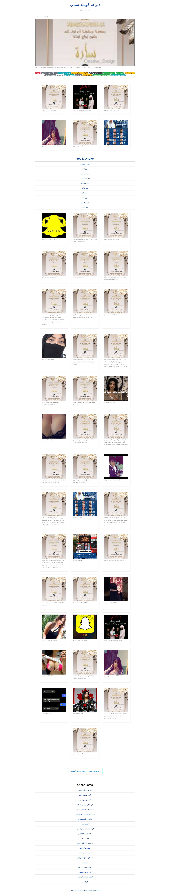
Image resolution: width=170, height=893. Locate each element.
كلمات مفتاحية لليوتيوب (85, 877)
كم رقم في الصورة (85, 872)
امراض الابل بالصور (129, 73)
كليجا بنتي (85, 862)
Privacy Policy (86, 890)
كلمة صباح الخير (85, 848)
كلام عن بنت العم (85, 795)
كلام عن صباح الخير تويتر (85, 858)
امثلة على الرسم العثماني (95, 73)
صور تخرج (85, 207)
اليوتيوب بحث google (50, 75)
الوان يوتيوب (78, 75)
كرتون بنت (85, 824)
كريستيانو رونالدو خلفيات (85, 805)
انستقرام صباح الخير (69, 75)
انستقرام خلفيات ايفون (47, 73)
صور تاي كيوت (85, 174)
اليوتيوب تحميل (120, 73)
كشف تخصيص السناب (85, 853)
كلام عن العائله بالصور (85, 790)
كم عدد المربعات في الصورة (85, 809)
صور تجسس (85, 202)
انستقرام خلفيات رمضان (109, 73)
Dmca (72, 890)
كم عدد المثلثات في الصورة (85, 829)
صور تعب (85, 169)
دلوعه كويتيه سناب (85, 4)
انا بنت (55, 73)
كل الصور (85, 882)
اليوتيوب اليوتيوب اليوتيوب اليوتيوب (101, 75)
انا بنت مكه (60, 75)
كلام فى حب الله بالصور (85, 843)
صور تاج (85, 193)
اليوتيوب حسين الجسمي (64, 73)
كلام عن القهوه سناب (85, 819)
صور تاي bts (85, 183)
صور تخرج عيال (85, 178)
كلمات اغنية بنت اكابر (85, 867)
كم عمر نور (85, 838)
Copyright (96, 890)
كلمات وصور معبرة (85, 800)
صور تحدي (85, 198)
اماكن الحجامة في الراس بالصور (80, 73)
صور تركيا (85, 188)
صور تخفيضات (85, 164)
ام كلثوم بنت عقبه (87, 75)
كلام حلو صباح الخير (85, 833)
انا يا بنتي (38, 73)
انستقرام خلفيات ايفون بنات (118, 75)
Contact (78, 890)
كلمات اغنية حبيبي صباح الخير (85, 814)
